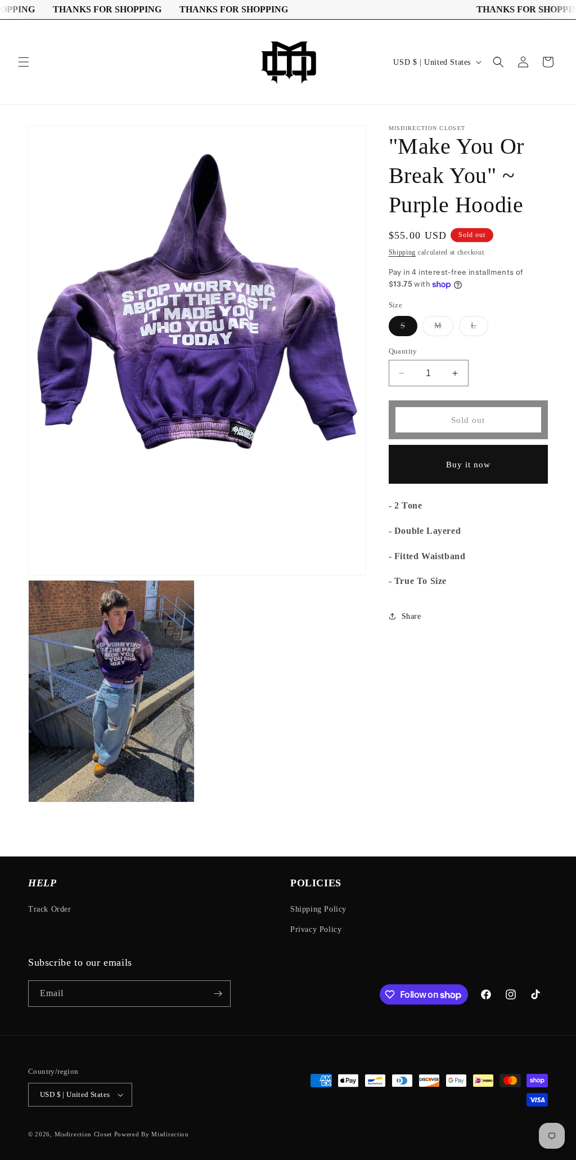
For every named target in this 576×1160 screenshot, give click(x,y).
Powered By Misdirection (151, 1134)
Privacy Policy (315, 929)
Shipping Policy (318, 909)
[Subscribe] (217, 993)
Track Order (49, 909)
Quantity (403, 351)
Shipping (402, 252)
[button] (23, 62)
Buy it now (468, 464)
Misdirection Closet (84, 1134)
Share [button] (411, 616)
